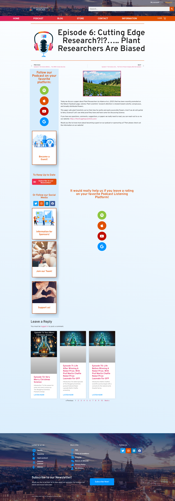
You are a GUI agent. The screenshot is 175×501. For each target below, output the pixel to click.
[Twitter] (35, 203)
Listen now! (39, 395)
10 (102, 401)
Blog (60, 18)
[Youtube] (44, 111)
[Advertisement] (87, 418)
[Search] (172, 9)
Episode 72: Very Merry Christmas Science (42, 379)
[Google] (44, 121)
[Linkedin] (47, 203)
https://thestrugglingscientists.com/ (83, 119)
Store (80, 18)
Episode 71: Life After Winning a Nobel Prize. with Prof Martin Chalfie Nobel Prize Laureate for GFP (72, 372)
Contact (103, 18)
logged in (44, 326)
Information (129, 18)
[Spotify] (44, 90)
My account (155, 2)
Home (16, 18)
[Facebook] (52, 203)
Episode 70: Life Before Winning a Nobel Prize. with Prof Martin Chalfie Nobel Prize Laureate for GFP (101, 372)
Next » (107, 401)
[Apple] (44, 100)
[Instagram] (41, 203)
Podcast (38, 18)
